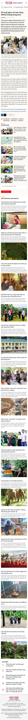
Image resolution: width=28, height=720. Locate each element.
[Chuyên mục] (2, 3)
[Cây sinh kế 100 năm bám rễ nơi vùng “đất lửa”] (14, 650)
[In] (10, 115)
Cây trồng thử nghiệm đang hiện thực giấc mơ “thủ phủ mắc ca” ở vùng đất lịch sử (14, 689)
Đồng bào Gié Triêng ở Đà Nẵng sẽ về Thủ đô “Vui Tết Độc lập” (14, 540)
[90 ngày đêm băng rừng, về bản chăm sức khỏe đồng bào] (14, 376)
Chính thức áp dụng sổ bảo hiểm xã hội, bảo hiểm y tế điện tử (20, 158)
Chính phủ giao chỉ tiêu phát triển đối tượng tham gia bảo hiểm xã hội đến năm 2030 (20, 169)
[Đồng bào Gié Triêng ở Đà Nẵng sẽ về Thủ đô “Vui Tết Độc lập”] (14, 559)
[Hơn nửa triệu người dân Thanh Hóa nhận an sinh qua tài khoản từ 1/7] (7, 150)
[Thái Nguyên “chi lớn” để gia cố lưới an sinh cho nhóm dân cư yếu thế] (7, 130)
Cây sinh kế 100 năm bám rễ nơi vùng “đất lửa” (12, 632)
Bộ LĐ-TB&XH (14, 118)
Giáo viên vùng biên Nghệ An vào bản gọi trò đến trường (13, 264)
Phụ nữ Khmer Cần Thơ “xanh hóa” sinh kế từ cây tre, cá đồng (13, 389)
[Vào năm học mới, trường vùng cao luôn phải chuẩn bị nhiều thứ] (14, 220)
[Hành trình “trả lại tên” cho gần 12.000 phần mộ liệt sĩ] (14, 437)
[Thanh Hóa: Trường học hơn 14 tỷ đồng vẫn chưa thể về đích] (14, 345)
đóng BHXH (20, 120)
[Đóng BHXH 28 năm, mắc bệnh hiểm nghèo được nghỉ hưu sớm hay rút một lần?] (7, 140)
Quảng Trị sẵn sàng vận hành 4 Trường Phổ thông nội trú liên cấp (13, 510)
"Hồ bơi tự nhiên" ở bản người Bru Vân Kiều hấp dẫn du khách (13, 451)
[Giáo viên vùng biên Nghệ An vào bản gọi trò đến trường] (14, 282)
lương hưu (21, 118)
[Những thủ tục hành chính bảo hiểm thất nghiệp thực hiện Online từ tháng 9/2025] (7, 179)
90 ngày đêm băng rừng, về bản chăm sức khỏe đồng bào (14, 358)
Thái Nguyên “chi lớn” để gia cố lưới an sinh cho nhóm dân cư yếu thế (20, 130)
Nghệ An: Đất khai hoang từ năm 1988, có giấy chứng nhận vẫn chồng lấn (14, 233)
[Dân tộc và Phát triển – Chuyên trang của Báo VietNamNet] (8, 2)
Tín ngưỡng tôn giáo (18, 7)
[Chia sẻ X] (5, 115)
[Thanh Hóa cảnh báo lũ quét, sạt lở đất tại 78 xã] (14, 619)
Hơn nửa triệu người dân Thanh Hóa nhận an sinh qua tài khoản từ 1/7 (20, 149)
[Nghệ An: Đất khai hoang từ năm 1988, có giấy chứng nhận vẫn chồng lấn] (14, 251)
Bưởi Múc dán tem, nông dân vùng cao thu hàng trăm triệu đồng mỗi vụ (13, 295)
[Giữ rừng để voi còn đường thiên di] (14, 497)
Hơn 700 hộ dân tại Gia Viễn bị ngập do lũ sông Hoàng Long (14, 572)
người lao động (6, 120)
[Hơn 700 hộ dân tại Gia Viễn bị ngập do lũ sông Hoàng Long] (14, 590)
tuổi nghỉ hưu (13, 120)
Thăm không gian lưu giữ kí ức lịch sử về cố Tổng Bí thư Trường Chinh (15, 676)
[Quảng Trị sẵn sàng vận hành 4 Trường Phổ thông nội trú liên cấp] (14, 526)
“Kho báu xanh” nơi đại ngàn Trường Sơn (15, 665)
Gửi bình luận (6, 191)
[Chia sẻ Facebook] (2, 115)
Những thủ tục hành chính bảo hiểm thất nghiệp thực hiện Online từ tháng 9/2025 (20, 178)
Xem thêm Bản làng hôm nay (10, 198)
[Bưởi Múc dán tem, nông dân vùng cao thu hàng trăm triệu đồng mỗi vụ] (14, 313)
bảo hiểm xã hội (7, 118)
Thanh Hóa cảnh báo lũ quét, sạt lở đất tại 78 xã (14, 603)
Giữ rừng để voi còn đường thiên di (12, 481)
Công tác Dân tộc (8, 7)
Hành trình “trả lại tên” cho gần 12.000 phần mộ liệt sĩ (13, 420)
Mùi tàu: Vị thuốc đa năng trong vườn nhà (15, 670)
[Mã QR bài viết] (13, 115)
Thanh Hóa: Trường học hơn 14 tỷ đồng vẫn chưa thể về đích (13, 326)
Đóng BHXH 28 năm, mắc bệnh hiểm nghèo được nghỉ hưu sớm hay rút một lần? (20, 139)
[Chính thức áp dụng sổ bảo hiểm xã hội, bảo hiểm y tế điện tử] (7, 160)
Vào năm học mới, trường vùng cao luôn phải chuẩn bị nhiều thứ (13, 203)
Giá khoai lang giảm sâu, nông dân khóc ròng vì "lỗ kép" (15, 683)
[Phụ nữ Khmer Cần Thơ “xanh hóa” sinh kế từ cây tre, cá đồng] (14, 406)
